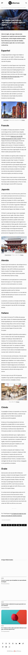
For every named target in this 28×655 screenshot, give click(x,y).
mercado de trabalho (6, 519)
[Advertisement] (14, 542)
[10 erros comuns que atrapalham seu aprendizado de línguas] (14, 569)
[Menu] (2, 2)
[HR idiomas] (14, 3)
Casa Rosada (5, 120)
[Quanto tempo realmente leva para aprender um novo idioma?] (14, 593)
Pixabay (23, 120)
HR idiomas (19, 651)
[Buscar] (26, 2)
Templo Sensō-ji (8, 255)
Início (2, 7)
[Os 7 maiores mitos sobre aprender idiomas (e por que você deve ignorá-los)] (14, 617)
